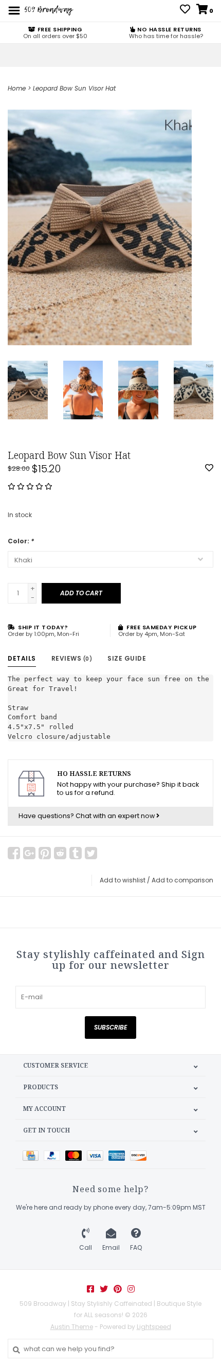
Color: (21, 541)
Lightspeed (154, 1326)
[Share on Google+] (29, 853)
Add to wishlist (122, 880)
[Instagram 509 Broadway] (131, 1289)
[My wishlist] (185, 10)
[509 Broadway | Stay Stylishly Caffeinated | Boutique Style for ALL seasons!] (48, 10)
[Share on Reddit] (60, 853)
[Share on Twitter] (91, 853)
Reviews (72, 658)
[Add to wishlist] (209, 468)
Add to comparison (182, 880)
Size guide (126, 658)
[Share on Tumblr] (75, 853)
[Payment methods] (33, 1154)
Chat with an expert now (116, 815)
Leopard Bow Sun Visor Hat (74, 88)
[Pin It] (45, 853)
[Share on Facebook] (14, 853)
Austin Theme (71, 1326)
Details (22, 658)
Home (17, 88)
